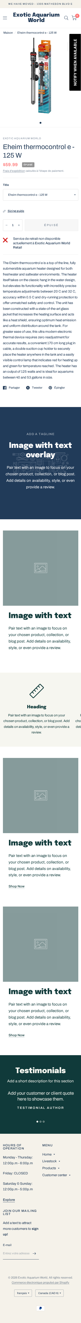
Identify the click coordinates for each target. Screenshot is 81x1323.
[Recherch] (66, 18)
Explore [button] (9, 1200)
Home (47, 1154)
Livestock (49, 1161)
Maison (8, 32)
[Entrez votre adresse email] (34, 1253)
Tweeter (37, 387)
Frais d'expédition (14, 170)
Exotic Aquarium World (36, 18)
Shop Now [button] (17, 886)
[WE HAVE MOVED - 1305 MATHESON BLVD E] (40, 4)
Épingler (59, 387)
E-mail (7, 1245)
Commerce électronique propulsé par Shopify (40, 1282)
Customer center (54, 1175)
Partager (14, 387)
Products (49, 1168)
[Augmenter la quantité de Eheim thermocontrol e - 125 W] (19, 225)
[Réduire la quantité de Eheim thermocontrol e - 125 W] (6, 225)
